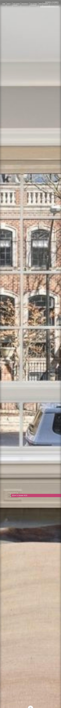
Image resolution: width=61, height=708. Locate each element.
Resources (25, 3)
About (8, 3)
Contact (45, 3)
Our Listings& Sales (16, 4)
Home (3, 3)
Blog (40, 3)
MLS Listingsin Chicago (33, 4)
